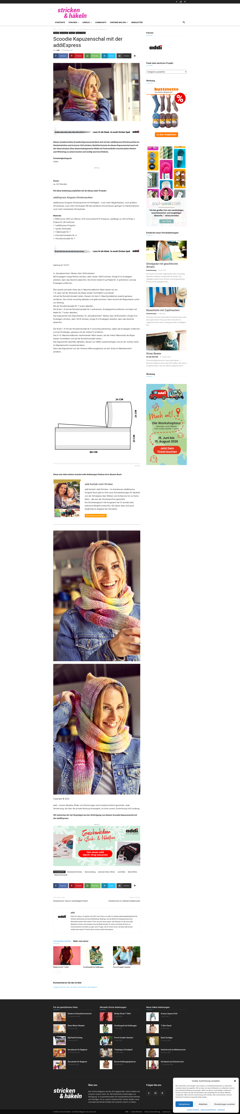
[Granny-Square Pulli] (152, 1016)
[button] (235, 1081)
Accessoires (70, 29)
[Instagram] (181, 2)
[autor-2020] (155, 56)
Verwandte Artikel (62, 941)
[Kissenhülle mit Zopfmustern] (166, 297)
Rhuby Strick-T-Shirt (61, 967)
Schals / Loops (80, 33)
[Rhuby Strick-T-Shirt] (66, 955)
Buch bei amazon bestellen (95, 516)
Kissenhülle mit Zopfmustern (163, 310)
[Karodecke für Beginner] (59, 1064)
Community (100, 22)
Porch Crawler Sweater (121, 967)
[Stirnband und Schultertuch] (152, 1064)
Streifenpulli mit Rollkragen (93, 967)
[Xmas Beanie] (166, 340)
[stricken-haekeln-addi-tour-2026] (166, 464)
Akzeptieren (184, 1104)
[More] (134, 55)
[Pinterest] (185, 2)
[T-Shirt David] (152, 1028)
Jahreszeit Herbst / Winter (106, 872)
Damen (61, 29)
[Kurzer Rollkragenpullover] (106, 1064)
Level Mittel (121, 872)
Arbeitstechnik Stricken (74, 872)
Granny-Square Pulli (169, 1014)
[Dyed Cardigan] (152, 1040)
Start (55, 29)
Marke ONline (132, 872)
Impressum (221, 1109)
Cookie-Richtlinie (193, 1109)
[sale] (166, 139)
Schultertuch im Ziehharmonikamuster (124, 901)
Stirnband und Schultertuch (172, 1062)
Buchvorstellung (90, 872)
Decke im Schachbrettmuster (80, 1014)
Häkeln (86, 22)
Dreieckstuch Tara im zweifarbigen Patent (70, 901)
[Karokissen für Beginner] (59, 1052)
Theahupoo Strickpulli (123, 1050)
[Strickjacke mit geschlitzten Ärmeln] (166, 251)
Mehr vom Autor (80, 941)
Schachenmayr (151, 270)
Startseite (60, 22)
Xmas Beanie (153, 353)
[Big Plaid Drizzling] (59, 1040)
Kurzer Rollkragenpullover (125, 1062)
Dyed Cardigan (167, 1038)
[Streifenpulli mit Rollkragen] (96, 955)
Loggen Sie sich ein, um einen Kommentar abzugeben (75, 987)
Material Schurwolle (60, 875)
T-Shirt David (166, 1026)
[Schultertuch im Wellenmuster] (152, 1052)
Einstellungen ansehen (224, 1104)
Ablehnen (203, 1104)
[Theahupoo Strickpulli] (106, 1052)
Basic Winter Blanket (76, 1026)
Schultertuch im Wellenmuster (173, 1050)
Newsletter (137, 22)
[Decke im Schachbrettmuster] (59, 1016)
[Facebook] (176, 2)
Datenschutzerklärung (208, 1109)
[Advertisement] (97, 173)
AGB (126, 1112)
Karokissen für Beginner (78, 1050)
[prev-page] (54, 972)
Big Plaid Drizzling (75, 1038)
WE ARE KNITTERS (152, 357)
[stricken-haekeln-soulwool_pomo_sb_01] (166, 225)
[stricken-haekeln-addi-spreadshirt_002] (96, 846)
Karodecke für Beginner (77, 1062)
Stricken (72, 22)
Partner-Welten (118, 22)
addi (58, 50)
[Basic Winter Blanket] (59, 1028)
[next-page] (58, 972)
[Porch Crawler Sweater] (126, 955)
